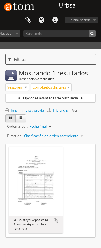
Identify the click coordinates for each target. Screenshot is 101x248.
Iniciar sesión (79, 19)
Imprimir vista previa (27, 110)
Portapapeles (28, 20)
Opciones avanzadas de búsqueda (50, 98)
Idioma (41, 20)
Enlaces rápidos (55, 20)
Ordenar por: (17, 126)
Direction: (14, 135)
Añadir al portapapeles (56, 220)
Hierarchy (60, 110)
